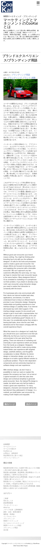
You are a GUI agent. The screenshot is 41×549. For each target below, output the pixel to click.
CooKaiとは (7, 451)
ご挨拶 (5, 498)
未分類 (5, 530)
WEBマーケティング (10, 521)
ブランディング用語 (21, 74)
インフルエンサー (9, 516)
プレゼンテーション (10, 505)
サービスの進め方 (9, 449)
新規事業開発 (8, 503)
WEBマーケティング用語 (12, 525)
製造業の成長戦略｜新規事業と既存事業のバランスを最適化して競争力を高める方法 (21, 473)
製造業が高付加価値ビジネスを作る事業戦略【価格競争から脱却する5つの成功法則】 (21, 487)
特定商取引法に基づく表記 (13, 455)
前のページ (10, 404)
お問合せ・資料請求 (10, 453)
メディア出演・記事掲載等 (13, 509)
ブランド (27, 77)
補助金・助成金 (9, 514)
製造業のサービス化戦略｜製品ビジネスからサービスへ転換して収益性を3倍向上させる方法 (21, 482)
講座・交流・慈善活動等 (12, 512)
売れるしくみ (8, 500)
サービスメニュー (9, 446)
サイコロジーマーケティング (13, 523)
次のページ (31, 404)
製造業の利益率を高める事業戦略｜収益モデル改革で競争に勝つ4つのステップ (21, 478)
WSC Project (24, 546)
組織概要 (6, 444)
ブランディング (15, 77)
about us (6, 507)
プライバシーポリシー (11, 458)
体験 (33, 77)
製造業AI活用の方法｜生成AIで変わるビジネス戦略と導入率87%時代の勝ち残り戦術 (21, 469)
